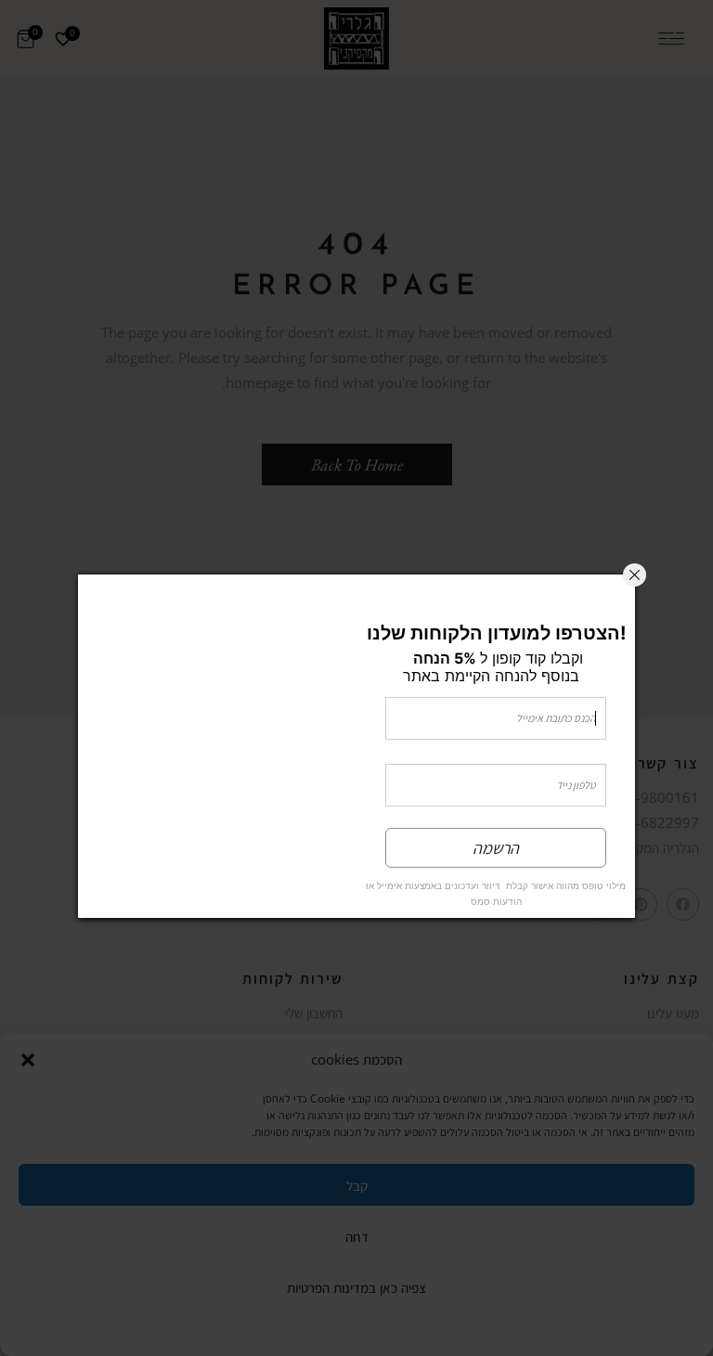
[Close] (634, 574)
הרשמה (496, 848)
